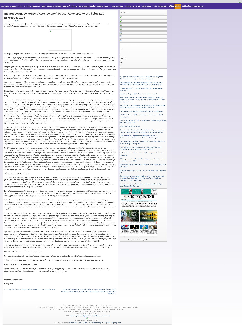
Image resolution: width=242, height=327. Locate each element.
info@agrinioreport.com (101, 316)
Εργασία (128, 6)
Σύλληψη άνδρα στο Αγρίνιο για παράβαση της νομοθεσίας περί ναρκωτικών (142, 154)
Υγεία (155, 6)
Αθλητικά (162, 6)
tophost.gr (72, 323)
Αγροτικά (136, 6)
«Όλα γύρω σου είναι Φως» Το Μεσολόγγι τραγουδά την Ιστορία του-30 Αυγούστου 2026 (142, 160)
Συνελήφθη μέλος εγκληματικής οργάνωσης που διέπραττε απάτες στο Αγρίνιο (143, 165)
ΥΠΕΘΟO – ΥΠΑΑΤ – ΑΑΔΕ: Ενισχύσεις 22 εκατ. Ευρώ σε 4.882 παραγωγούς (141, 116)
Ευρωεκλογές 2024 (53, 6)
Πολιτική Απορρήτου (96, 323)
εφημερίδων (144, 240)
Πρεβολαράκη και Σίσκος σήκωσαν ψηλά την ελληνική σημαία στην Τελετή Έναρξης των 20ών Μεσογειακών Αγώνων (143, 106)
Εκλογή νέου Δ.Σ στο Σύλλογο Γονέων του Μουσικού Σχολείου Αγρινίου (29, 289)
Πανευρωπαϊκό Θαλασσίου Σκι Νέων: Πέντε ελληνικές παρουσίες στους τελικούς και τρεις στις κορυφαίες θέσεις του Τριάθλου (142, 131)
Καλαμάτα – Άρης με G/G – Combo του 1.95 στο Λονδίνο (139, 94)
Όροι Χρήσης (82, 323)
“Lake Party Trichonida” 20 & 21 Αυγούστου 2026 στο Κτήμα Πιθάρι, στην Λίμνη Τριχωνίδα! (143, 122)
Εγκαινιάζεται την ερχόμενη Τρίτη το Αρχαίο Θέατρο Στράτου (141, 111)
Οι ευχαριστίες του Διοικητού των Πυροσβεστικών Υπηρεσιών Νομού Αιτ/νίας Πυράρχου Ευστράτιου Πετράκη (141, 78)
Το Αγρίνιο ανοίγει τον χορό (130, 126)
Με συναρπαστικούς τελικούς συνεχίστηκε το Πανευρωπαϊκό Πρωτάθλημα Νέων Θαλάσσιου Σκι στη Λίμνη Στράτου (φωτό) (141, 83)
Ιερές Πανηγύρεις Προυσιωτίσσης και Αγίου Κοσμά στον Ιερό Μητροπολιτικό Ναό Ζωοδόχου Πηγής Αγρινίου (141, 148)
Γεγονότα (27, 6)
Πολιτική (66, 6)
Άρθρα (177, 6)
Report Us (36, 6)
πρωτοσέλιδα (134, 240)
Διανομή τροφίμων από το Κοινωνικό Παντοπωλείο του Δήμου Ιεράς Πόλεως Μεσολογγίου (141, 185)
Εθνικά (74, 6)
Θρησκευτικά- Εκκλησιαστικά (91, 6)
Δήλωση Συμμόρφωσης (113, 323)
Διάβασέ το (186, 6)
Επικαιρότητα (15, 6)
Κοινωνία (5, 6)
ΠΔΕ (43, 6)
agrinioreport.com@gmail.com (80, 316)
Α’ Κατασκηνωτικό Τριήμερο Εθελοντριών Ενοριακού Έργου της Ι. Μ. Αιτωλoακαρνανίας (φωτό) (142, 142)
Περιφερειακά (117, 6)
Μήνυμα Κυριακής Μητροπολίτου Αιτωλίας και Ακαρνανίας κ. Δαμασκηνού (141, 89)
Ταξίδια (171, 6)
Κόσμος (107, 6)
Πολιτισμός (146, 6)
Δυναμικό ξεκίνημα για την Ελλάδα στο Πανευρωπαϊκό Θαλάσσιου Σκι (143, 171)
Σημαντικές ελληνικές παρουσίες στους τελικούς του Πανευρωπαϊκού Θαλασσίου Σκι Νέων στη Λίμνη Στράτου (140, 137)
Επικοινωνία (198, 6)
